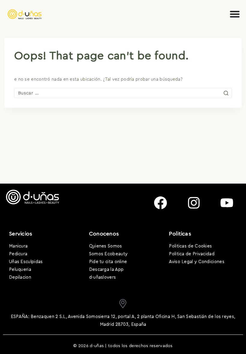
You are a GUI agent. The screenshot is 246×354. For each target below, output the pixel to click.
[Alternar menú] (235, 14)
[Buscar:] (123, 93)
